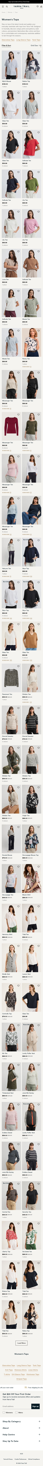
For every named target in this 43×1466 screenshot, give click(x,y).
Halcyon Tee (6, 568)
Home (4, 12)
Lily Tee (25, 200)
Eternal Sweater (7, 736)
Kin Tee (4, 1053)
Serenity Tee (26, 1212)
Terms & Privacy (8, 1459)
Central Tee (6, 1212)
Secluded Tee (27, 1251)
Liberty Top (6, 1251)
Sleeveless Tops (8, 40)
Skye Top (25, 568)
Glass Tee (5, 121)
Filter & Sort (6, 45)
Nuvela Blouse (7, 855)
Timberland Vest (7, 1093)
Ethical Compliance (34, 1459)
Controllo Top (7, 1014)
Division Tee (26, 694)
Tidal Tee (25, 934)
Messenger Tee (7, 401)
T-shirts (7, 1374)
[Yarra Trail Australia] (21, 6)
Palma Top (25, 1331)
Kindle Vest (6, 974)
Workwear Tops (32, 1374)
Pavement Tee (7, 694)
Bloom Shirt (26, 895)
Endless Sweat (7, 1133)
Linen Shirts (33, 1370)
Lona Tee (5, 279)
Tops (16, 12)
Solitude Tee (26, 160)
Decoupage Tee (7, 895)
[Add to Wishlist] (18, 53)
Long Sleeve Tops (23, 40)
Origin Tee (26, 815)
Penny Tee (26, 359)
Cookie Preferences (20, 1459)
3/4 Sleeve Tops (18, 1374)
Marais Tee (26, 319)
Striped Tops (21, 1379)
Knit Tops (9, 1370)
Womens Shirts (20, 1370)
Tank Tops (36, 40)
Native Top (26, 81)
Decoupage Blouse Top (30, 855)
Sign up (35, 1406)
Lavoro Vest (26, 974)
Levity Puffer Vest (28, 1053)
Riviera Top (6, 1291)
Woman (10, 12)
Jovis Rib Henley (28, 1093)
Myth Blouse (6, 81)
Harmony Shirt (7, 934)
